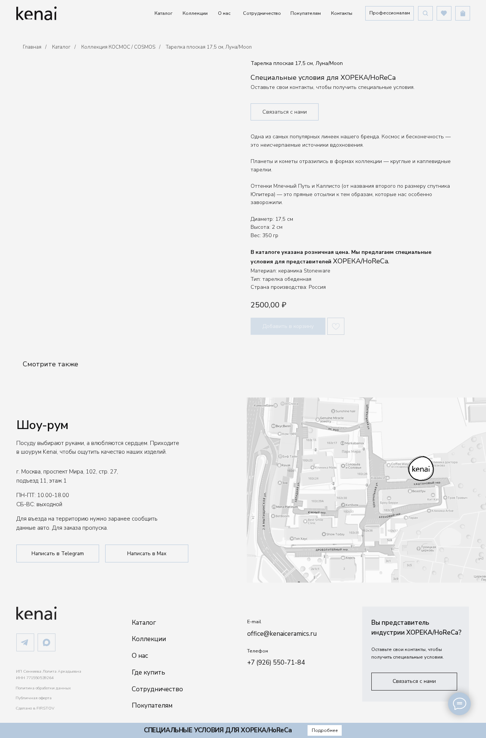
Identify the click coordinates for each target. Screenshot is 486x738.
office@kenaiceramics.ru (282, 633)
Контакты (341, 13)
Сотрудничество (262, 13)
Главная (32, 47)
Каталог (163, 13)
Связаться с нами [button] (284, 112)
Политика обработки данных (43, 688)
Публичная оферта (34, 698)
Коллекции (195, 13)
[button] (389, 13)
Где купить (148, 672)
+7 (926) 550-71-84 (276, 662)
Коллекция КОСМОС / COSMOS (118, 47)
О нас (224, 13)
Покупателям (305, 13)
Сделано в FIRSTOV (35, 708)
